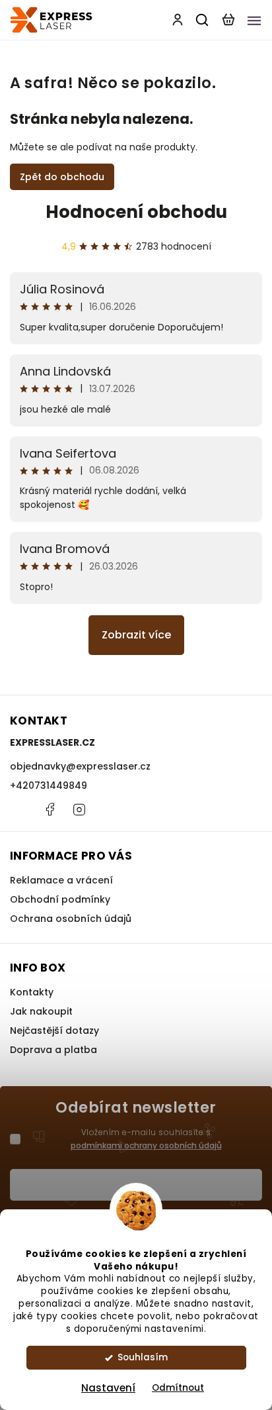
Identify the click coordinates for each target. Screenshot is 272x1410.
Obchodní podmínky (60, 899)
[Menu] (254, 20)
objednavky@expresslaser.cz (80, 766)
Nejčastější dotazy (54, 1030)
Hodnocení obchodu (136, 212)
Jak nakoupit (41, 1011)
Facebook (49, 809)
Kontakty (31, 992)
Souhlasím (143, 1357)
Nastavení (108, 1388)
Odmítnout (178, 1388)
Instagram (79, 809)
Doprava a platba (53, 1049)
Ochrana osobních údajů (70, 918)
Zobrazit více (136, 634)
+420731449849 (48, 785)
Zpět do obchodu (62, 176)
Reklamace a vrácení (61, 880)
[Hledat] (203, 20)
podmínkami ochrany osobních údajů (146, 1145)
